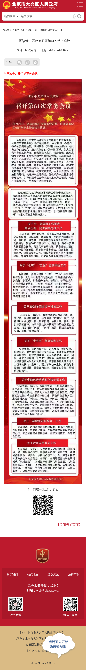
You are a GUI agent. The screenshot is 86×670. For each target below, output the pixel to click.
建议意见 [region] (53, 574)
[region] (42, 556)
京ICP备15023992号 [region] (43, 662)
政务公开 (19, 29)
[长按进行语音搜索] (74, 16)
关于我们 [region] (12, 574)
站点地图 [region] (32, 574)
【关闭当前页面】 (69, 524)
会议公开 (32, 29)
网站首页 (7, 29)
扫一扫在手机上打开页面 (43, 489)
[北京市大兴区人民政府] (30, 8)
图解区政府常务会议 (51, 29)
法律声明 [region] (73, 574)
